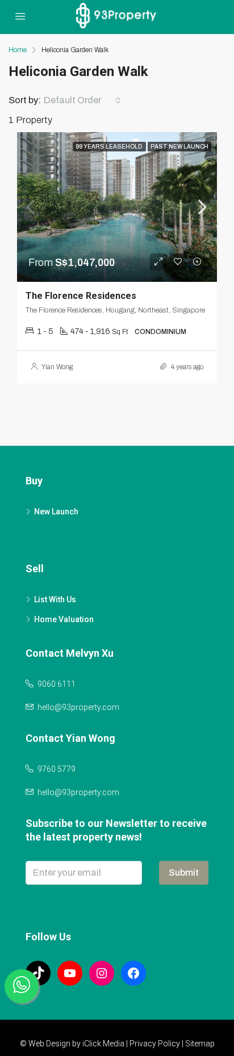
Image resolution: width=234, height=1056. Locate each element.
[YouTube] (69, 973)
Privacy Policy (154, 1043)
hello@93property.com (78, 707)
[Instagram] (101, 973)
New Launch (56, 511)
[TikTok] (38, 973)
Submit (184, 872)
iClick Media (103, 1043)
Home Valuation (64, 619)
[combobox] (82, 100)
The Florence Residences (81, 295)
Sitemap (200, 1043)
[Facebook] (133, 973)
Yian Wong (57, 367)
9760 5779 (56, 769)
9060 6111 (56, 683)
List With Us (55, 599)
